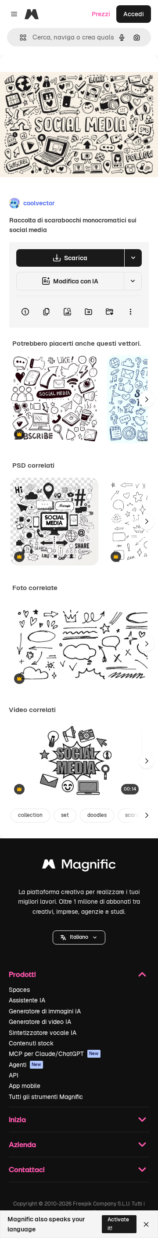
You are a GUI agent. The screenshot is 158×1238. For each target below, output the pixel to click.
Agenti (25, 1065)
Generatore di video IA (40, 1022)
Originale (58, 75)
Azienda (22, 1144)
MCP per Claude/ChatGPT (54, 1054)
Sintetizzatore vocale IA (42, 1033)
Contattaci (27, 1169)
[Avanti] (146, 399)
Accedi (133, 14)
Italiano (79, 937)
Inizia (17, 1119)
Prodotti (22, 974)
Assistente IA (27, 1000)
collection (30, 815)
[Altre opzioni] (130, 312)
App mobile (24, 1086)
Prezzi (101, 14)
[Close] (146, 1224)
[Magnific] (79, 866)
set (65, 815)
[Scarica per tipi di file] (133, 258)
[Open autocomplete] (19, 37)
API (13, 1075)
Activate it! (118, 1223)
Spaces (19, 990)
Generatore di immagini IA (45, 1011)
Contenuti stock (31, 1043)
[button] (79, 937)
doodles (97, 815)
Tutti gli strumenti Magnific (46, 1097)
